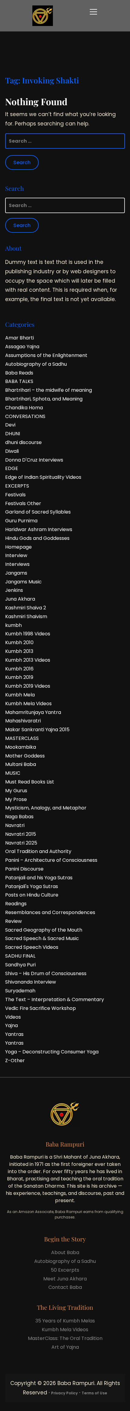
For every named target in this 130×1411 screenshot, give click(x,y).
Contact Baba (65, 1287)
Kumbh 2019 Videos (27, 686)
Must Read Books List (29, 781)
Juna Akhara (20, 598)
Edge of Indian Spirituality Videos (43, 477)
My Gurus (16, 790)
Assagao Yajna (22, 346)
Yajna (11, 1025)
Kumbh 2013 (19, 651)
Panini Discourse (24, 868)
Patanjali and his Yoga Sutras (39, 877)
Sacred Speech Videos (31, 947)
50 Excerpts (65, 1270)
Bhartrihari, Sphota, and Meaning (44, 398)
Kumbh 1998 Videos (27, 633)
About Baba (65, 1252)
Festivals (15, 494)
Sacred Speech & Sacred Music (42, 938)
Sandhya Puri (20, 964)
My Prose (16, 799)
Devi (10, 424)
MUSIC (12, 773)
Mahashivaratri (23, 720)
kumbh (13, 625)
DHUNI (12, 433)
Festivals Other (23, 503)
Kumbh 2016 (19, 668)
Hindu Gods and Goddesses (37, 538)
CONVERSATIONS (25, 416)
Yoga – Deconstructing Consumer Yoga (52, 1051)
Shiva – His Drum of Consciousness (45, 973)
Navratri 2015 (20, 834)
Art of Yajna (65, 1347)
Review (13, 921)
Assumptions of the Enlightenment (46, 355)
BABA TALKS (19, 381)
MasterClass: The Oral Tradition (65, 1338)
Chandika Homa (24, 407)
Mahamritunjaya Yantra (33, 712)
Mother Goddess (25, 755)
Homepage (18, 546)
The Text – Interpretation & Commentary (54, 999)
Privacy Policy (64, 1393)
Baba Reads (19, 372)
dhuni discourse (23, 442)
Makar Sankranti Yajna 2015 (37, 729)
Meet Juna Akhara (65, 1278)
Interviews (17, 564)
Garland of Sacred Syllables (38, 511)
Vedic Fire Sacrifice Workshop (40, 1008)
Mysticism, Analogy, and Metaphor (45, 807)
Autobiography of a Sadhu (36, 364)
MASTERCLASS (22, 738)
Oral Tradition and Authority (38, 851)
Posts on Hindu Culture (31, 894)
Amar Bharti (19, 337)
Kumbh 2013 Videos (27, 660)
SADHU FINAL (20, 955)
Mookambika (20, 747)
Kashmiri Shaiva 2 (25, 607)
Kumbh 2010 (19, 642)
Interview (16, 555)
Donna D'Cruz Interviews (34, 459)
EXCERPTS (17, 485)
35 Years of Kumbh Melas (65, 1320)
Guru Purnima (21, 520)
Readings (16, 903)
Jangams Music (23, 581)
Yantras (14, 1034)
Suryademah (20, 990)
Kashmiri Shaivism (26, 616)
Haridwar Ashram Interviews (38, 529)
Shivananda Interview (30, 981)
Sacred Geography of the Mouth (43, 929)
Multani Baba (20, 764)
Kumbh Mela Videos (28, 703)
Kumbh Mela (20, 694)
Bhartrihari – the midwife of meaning (48, 390)
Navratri (14, 825)
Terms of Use (94, 1393)
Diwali (12, 451)
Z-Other (15, 1060)
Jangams (16, 572)
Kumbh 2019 (19, 677)
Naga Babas (19, 816)
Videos (13, 1017)
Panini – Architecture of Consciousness (51, 860)
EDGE (11, 468)
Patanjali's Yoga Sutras (31, 886)
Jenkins (14, 590)
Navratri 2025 (21, 842)
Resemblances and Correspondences (50, 912)
